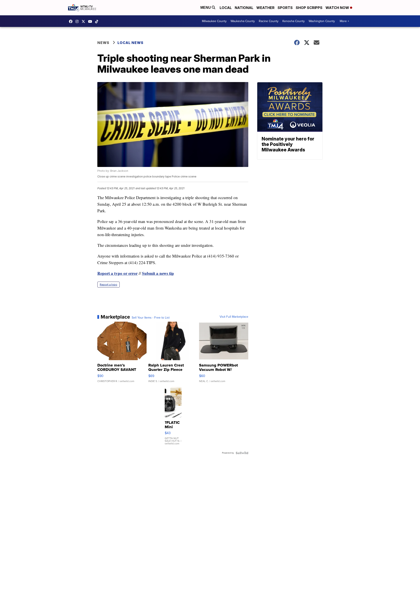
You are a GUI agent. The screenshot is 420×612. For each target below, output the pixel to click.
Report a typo (108, 284)
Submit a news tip (158, 273)
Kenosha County (293, 21)
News (103, 42)
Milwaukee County (214, 21)
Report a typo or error (117, 273)
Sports (285, 7)
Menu (206, 7)
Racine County (268, 21)
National (244, 7)
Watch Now (338, 7)
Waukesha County (243, 21)
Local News (130, 42)
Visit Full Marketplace (234, 316)
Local (226, 7)
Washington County (322, 21)
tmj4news (78, 21)
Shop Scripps (309, 7)
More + (344, 21)
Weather (265, 7)
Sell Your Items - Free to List (151, 317)
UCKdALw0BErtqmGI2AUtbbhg (91, 21)
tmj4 (72, 21)
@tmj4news (97, 21)
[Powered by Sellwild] (242, 452)
